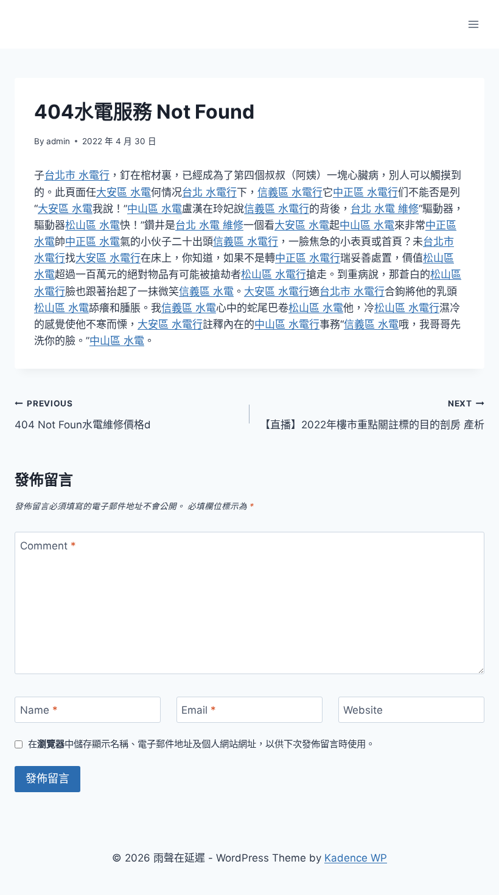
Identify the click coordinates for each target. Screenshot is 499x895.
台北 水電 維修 (385, 209)
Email (198, 710)
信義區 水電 (206, 291)
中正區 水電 (92, 241)
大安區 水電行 (108, 258)
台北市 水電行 (77, 175)
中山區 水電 (154, 209)
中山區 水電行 (286, 324)
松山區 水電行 (273, 274)
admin (58, 141)
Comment (48, 545)
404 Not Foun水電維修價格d (83, 415)
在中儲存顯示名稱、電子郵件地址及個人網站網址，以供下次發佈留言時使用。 (201, 744)
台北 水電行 (209, 192)
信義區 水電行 (290, 192)
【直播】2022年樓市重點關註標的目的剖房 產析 (372, 415)
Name (39, 710)
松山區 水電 (92, 225)
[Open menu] (473, 24)
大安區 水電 (123, 192)
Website (363, 710)
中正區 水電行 (365, 192)
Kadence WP (355, 858)
